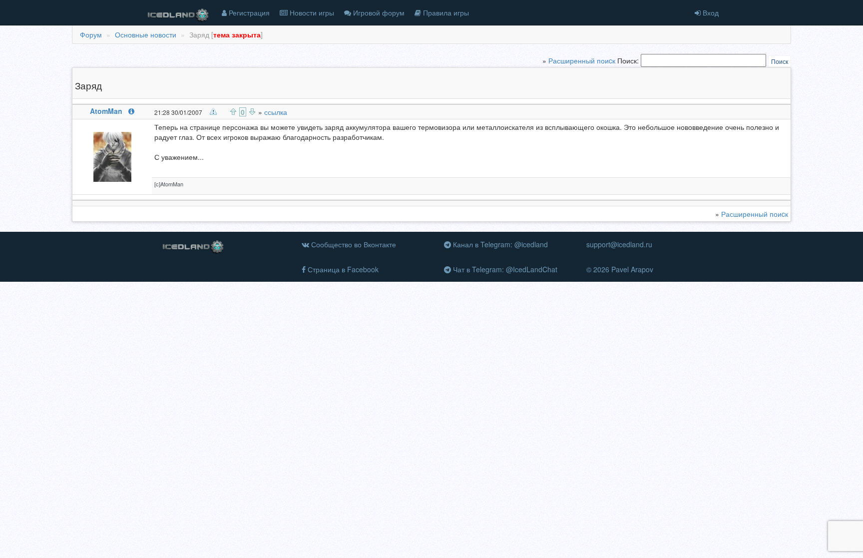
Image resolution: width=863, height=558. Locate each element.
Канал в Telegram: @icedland (499, 244)
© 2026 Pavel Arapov (619, 269)
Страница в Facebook (342, 269)
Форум (91, 34)
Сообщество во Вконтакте (352, 244)
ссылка (275, 112)
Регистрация (248, 12)
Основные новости (145, 34)
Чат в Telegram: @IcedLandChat (504, 269)
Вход (710, 12)
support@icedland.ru (619, 244)
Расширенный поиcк (581, 60)
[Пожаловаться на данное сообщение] (213, 111)
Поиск (779, 61)
